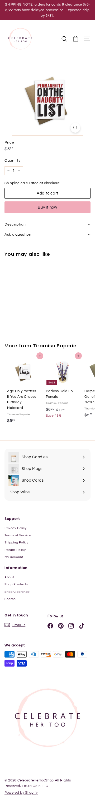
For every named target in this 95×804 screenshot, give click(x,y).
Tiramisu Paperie (55, 345)
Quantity (12, 160)
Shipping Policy (16, 542)
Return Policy (15, 550)
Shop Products (16, 584)
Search (10, 599)
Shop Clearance (17, 592)
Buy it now (47, 207)
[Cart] (75, 39)
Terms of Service (17, 535)
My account (13, 557)
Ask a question (17, 234)
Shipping (12, 183)
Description (15, 224)
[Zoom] (75, 128)
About (9, 577)
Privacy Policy (15, 528)
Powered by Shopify (21, 792)
